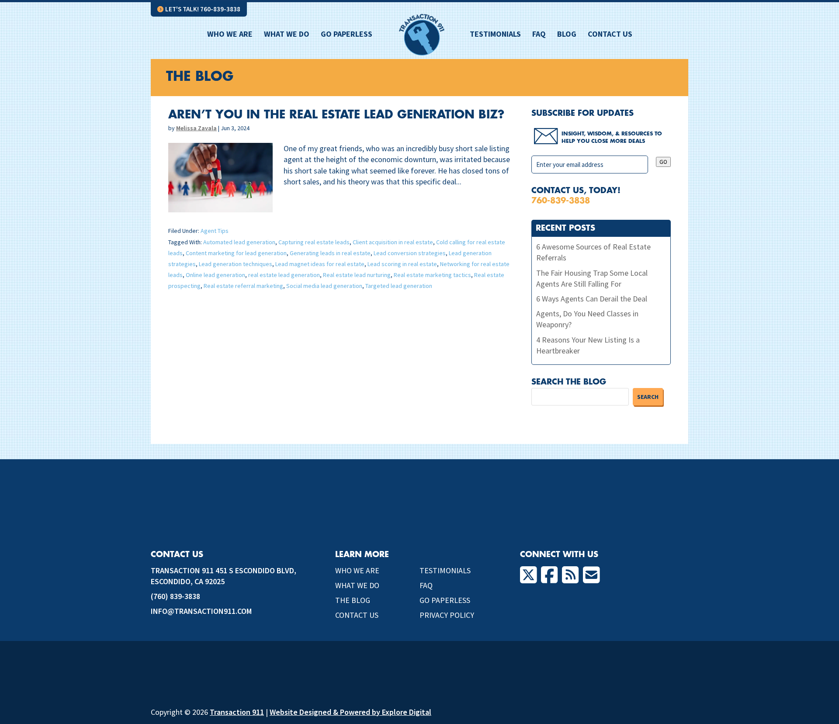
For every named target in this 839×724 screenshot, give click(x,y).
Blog (566, 35)
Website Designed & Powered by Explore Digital (350, 712)
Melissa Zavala (196, 128)
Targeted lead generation (398, 286)
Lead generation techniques (235, 264)
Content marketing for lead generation (236, 253)
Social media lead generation (324, 286)
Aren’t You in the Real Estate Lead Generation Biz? (336, 115)
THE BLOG (352, 600)
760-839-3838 (560, 200)
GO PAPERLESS (445, 600)
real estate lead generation (284, 275)
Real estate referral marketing (243, 286)
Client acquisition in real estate (393, 242)
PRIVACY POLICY (447, 615)
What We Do (286, 35)
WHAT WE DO (357, 585)
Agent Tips (215, 231)
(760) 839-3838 (175, 596)
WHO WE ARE (357, 570)
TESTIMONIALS (445, 570)
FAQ (539, 35)
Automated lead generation (239, 242)
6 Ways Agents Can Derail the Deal (591, 299)
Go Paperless (346, 35)
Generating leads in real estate (330, 253)
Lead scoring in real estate (402, 264)
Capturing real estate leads (314, 242)
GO (663, 162)
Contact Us (610, 35)
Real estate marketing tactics (432, 275)
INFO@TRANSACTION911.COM (201, 611)
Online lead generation (215, 275)
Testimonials (495, 35)
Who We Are (230, 35)
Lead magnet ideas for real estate (319, 264)
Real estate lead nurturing (357, 275)
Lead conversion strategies (410, 253)
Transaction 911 (237, 712)
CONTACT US (356, 615)
